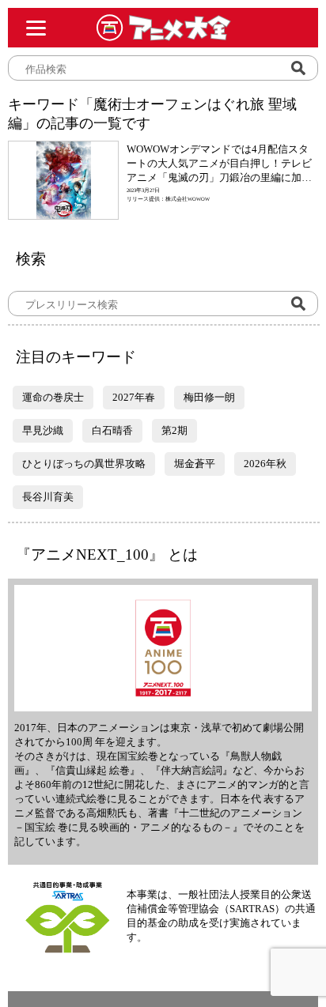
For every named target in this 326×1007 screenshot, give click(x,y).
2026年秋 (265, 464)
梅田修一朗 (209, 397)
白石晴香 (112, 430)
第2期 (174, 430)
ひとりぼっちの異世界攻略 (84, 464)
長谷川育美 (48, 497)
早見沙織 (42, 430)
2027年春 (133, 397)
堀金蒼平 (194, 464)
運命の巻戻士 (53, 397)
